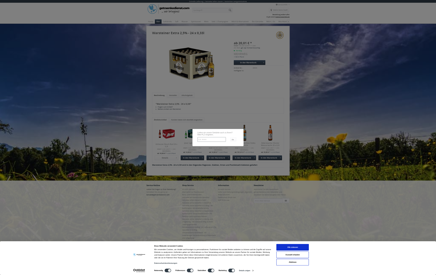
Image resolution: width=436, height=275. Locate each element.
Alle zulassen (292, 247)
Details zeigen (244, 270)
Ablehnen (292, 262)
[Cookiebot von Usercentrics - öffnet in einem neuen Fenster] (139, 270)
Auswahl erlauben (292, 255)
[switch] (190, 270)
